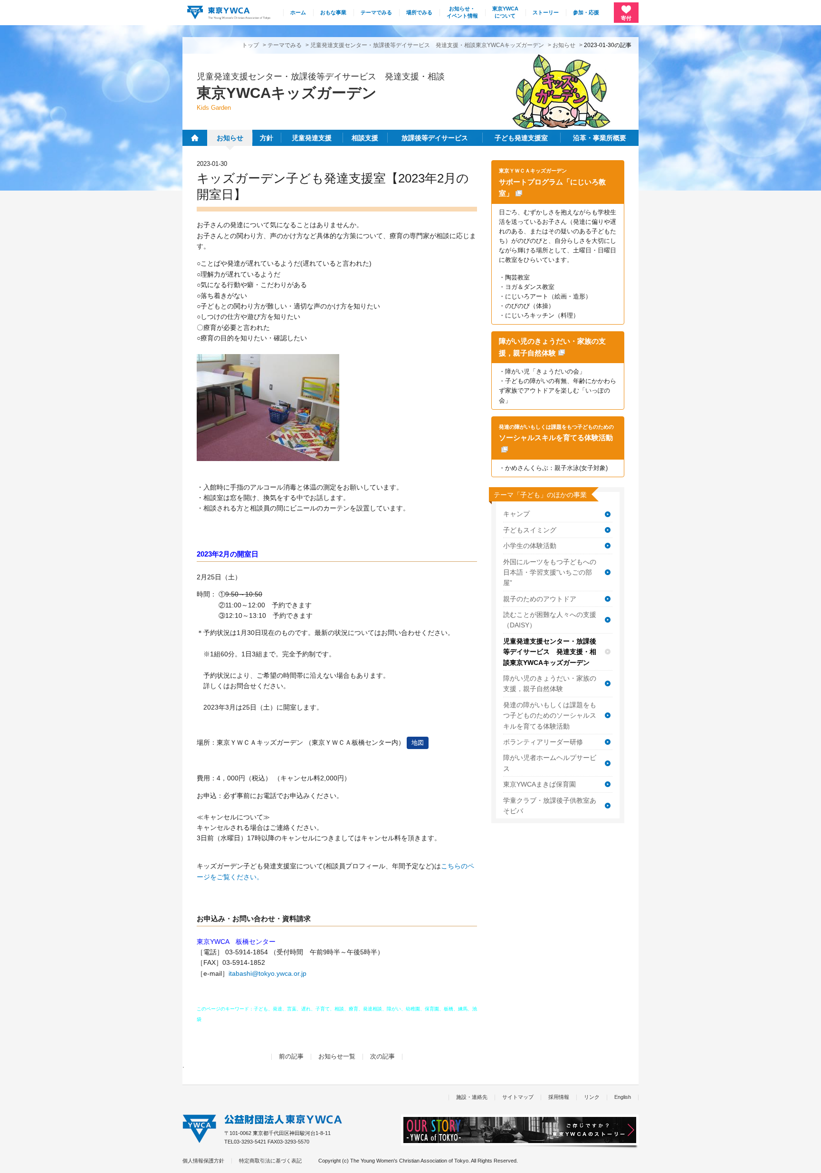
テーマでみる (376, 12)
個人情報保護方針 (203, 1160)
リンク (592, 1097)
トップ (250, 45)
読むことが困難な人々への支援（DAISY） (549, 620)
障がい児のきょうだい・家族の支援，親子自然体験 (549, 683)
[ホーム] (194, 138)
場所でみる (419, 12)
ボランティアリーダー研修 (543, 742)
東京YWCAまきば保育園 (539, 784)
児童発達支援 (312, 138)
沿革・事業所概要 (599, 138)
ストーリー (546, 12)
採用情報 (558, 1097)
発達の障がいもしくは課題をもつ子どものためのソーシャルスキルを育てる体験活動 (549, 715)
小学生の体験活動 (529, 545)
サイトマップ (518, 1097)
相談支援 (365, 138)
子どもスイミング (529, 530)
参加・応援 (586, 12)
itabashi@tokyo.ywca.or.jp (267, 973)
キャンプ (516, 514)
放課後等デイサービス (434, 138)
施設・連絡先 (471, 1097)
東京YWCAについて (505, 12)
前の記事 (291, 1056)
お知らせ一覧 (336, 1056)
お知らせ (564, 45)
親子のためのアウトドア (539, 599)
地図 (417, 743)
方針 (266, 138)
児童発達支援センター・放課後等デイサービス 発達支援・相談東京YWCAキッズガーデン (427, 45)
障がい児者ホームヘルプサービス (549, 763)
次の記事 (382, 1056)
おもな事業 (333, 12)
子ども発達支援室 (521, 138)
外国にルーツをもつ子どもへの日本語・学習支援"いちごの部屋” (549, 572)
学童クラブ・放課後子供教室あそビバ (549, 806)
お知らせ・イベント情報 (462, 12)
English (622, 1097)
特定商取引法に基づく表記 (270, 1160)
